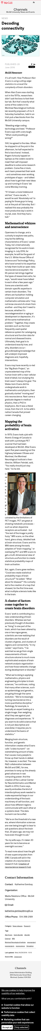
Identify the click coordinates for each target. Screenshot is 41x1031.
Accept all (7, 1027)
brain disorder (18, 935)
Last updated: (9, 952)
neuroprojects (9, 946)
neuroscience (20, 946)
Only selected (21, 1027)
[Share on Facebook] (31, 64)
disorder (27, 935)
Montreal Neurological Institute (15, 942)
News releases (17, 926)
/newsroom (18, 957)
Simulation (30, 946)
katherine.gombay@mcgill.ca (19, 911)
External (8, 939)
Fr (34, 2)
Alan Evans (8, 935)
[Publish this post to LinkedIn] (34, 64)
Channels (20, 9)
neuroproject (31, 942)
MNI (13, 939)
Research (27, 926)
